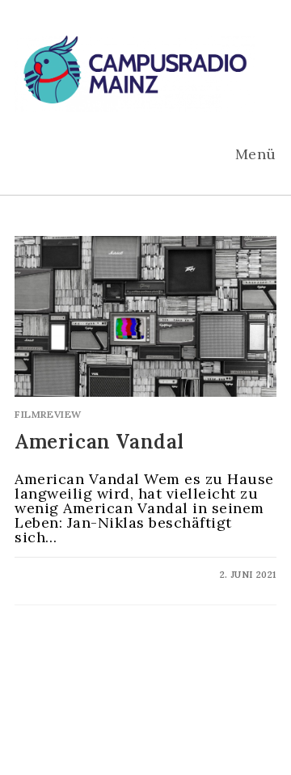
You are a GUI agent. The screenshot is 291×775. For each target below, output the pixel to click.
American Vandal (99, 441)
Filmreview (48, 414)
